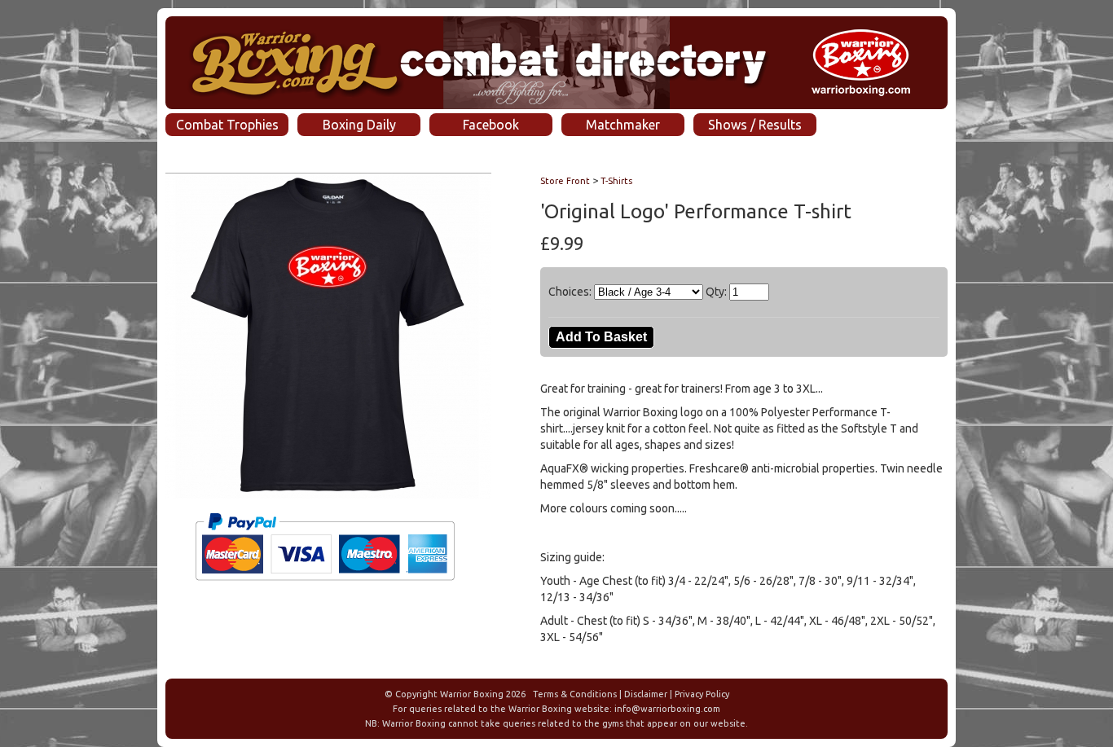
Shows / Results (755, 124)
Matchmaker (623, 124)
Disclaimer (645, 694)
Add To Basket (601, 337)
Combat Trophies (227, 124)
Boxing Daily (359, 124)
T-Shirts (616, 181)
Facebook (491, 124)
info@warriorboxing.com (667, 709)
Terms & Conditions (575, 694)
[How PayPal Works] (325, 587)
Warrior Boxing (472, 694)
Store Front (565, 181)
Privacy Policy (702, 694)
